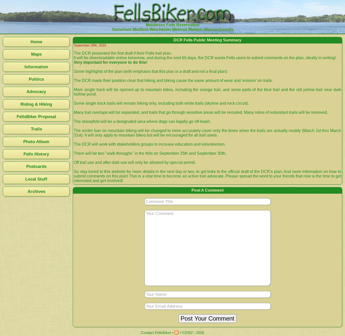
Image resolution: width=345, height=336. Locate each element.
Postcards (36, 166)
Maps (36, 54)
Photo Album (36, 141)
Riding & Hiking (36, 104)
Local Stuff (36, 179)
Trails (36, 128)
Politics (36, 79)
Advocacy (36, 91)
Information (36, 66)
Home (36, 41)
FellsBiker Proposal (36, 116)
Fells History (36, 153)
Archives (36, 191)
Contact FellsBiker (156, 333)
